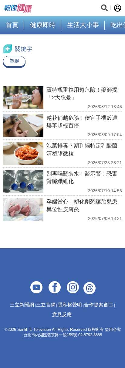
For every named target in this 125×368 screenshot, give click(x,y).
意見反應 (62, 314)
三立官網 (46, 304)
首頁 (12, 24)
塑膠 (14, 61)
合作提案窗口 (98, 304)
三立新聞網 (22, 304)
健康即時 (43, 24)
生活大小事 (83, 24)
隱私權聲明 (70, 304)
